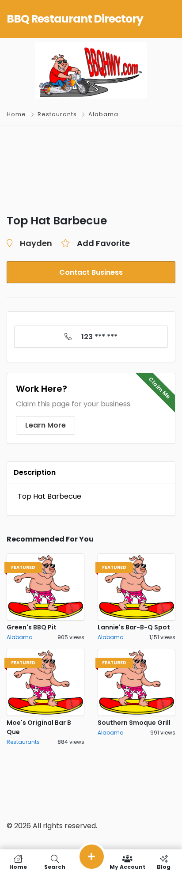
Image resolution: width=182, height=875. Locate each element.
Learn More (45, 425)
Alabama (103, 114)
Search (54, 866)
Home (16, 114)
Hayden (36, 243)
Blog (164, 866)
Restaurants (57, 114)
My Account (127, 866)
